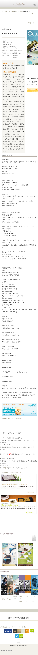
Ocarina (21, 11)
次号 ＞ (35, 23)
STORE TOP (4, 11)
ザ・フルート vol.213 (9, 598)
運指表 (6, 468)
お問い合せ (23, 627)
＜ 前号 (28, 23)
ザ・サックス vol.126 (3, 598)
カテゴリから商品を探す (19, 618)
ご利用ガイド (3, 627)
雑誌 (16, 11)
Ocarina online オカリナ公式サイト (12, 418)
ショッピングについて (14, 627)
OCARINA (11, 11)
